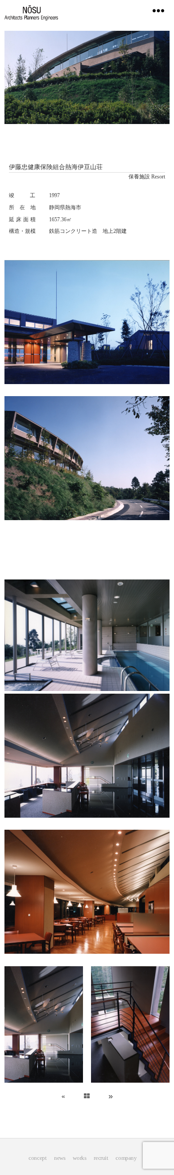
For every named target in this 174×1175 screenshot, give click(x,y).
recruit (101, 1157)
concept (37, 1157)
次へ (55, 1096)
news (59, 1157)
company (126, 1157)
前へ (116, 1096)
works (79, 1157)
